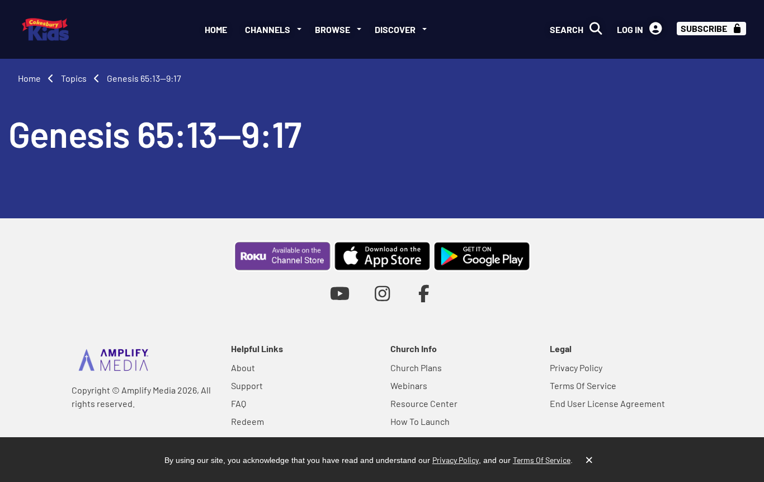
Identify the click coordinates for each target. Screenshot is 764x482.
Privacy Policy (576, 367)
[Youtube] (340, 293)
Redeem (247, 421)
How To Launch (420, 421)
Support (247, 385)
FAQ (238, 403)
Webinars (408, 385)
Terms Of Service (583, 385)
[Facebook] (424, 293)
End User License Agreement (607, 403)
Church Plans (416, 367)
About (243, 367)
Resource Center (424, 403)
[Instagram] (382, 293)
